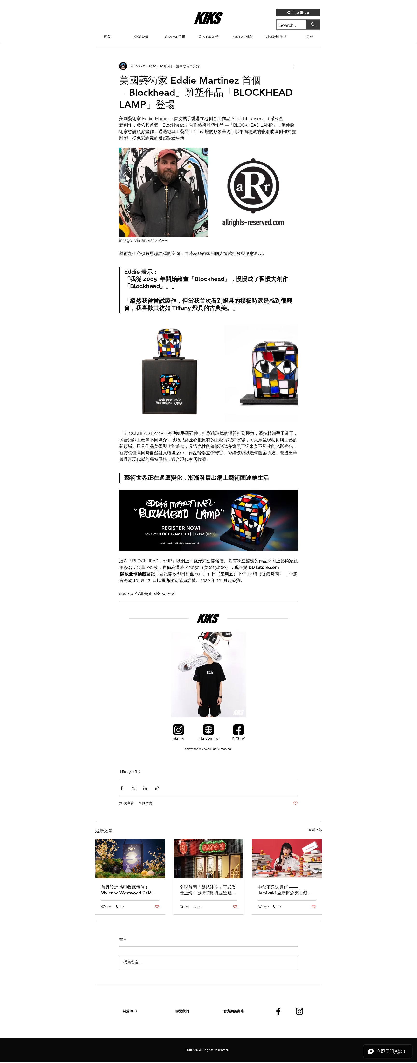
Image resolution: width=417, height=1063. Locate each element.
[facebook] (278, 1011)
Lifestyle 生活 (130, 772)
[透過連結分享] (157, 788)
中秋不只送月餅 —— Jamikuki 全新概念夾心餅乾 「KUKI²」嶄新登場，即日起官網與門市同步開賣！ (285, 890)
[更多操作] (295, 66)
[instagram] (299, 1011)
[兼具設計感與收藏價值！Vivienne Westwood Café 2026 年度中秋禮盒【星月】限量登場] (130, 858)
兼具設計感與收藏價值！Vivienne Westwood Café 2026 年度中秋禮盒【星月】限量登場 (128, 890)
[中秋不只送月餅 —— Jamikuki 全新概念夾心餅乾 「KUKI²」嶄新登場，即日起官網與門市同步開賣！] (287, 858)
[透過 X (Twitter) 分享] (133, 788)
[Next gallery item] (292, 373)
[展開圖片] (169, 373)
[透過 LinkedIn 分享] (145, 788)
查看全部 (315, 830)
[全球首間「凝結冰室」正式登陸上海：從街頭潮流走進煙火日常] (208, 858)
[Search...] (313, 24)
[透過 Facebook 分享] (121, 788)
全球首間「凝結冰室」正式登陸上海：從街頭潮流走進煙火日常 (208, 890)
